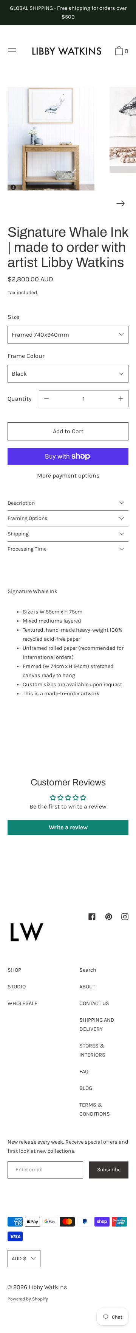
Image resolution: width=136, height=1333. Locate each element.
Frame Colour (26, 355)
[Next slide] (120, 203)
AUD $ (19, 1258)
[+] (121, 398)
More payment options (68, 475)
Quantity (19, 398)
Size (13, 316)
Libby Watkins (48, 1287)
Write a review (68, 827)
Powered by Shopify (28, 1299)
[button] (120, 52)
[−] (46, 398)
